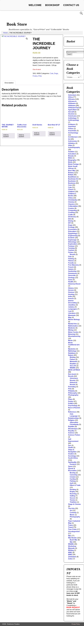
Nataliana (71, 353)
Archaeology (73, 133)
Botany (71, 173)
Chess (70, 189)
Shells (70, 447)
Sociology (72, 456)
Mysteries (72, 349)
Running (73, 494)
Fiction (35, 76)
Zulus (70, 559)
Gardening (72, 271)
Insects (71, 298)
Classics (71, 204)
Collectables (73, 206)
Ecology (71, 227)
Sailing (72, 496)
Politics (71, 403)
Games (71, 269)
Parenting (72, 387)
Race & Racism (74, 408)
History (71, 288)
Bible (70, 158)
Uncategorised (74, 531)
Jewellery (71, 305)
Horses (71, 290)
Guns (70, 280)
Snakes (71, 454)
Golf (71, 483)
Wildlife (72, 368)
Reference (72, 412)
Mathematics (73, 326)
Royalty (71, 431)
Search (69, 54)
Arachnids (72, 131)
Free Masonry (73, 265)
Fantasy (71, 246)
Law (69, 311)
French (71, 267)
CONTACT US (71, 5)
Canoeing (73, 475)
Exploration (72, 244)
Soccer (72, 498)
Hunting (71, 294)
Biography (72, 160)
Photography (73, 395)
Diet (69, 219)
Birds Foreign (73, 164)
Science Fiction (74, 435)
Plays (70, 399)
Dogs (56, 73)
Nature (70, 355)
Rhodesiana (73, 429)
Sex (69, 445)
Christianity (72, 200)
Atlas (70, 145)
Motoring (71, 334)
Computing (72, 210)
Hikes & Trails (75, 485)
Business (71, 183)
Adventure (72, 95)
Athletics (71, 143)
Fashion (71, 250)
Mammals (71, 315)
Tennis (72, 500)
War (69, 536)
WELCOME (35, 5)
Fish (70, 256)
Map (69, 317)
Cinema (71, 202)
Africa (70, 97)
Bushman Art (73, 179)
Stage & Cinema (74, 504)
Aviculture (72, 154)
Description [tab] (9, 83)
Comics (71, 208)
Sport (70, 466)
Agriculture (72, 110)
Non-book (72, 374)
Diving (70, 221)
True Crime (72, 529)
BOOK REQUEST (73, 607)
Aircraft (71, 112)
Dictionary (72, 217)
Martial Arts (72, 324)
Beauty (71, 156)
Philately (71, 391)
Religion (71, 420)
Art (69, 139)
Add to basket (6, 135)
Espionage (72, 240)
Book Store (17, 24)
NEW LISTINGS (74, 370)
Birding (72, 357)
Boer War (71, 170)
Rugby (72, 491)
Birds (70, 162)
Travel (70, 527)
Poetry (70, 401)
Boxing (72, 473)
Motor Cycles (73, 332)
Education (72, 231)
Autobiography (74, 147)
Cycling (73, 479)
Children (71, 191)
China (70, 198)
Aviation (71, 152)
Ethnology (72, 242)
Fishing (71, 259)
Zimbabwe (72, 557)
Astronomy (72, 141)
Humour (71, 292)
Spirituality (72, 462)
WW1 (70, 552)
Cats (51, 73)
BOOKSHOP (52, 5)
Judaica (71, 307)
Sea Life (73, 366)
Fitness (71, 261)
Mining (70, 330)
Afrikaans (72, 105)
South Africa (73, 458)
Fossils (71, 263)
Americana (72, 116)
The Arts (71, 508)
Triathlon (73, 502)
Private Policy (76, 624)
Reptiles (73, 364)
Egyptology (72, 233)
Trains (70, 525)
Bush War (73, 540)
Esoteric (71, 238)
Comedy (73, 512)
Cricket (72, 477)
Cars (70, 185)
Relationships (73, 418)
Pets (40, 76)
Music (70, 340)
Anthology (72, 118)
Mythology (72, 351)
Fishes (72, 359)
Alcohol (71, 114)
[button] (27, 39)
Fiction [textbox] (73, 77)
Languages (72, 309)
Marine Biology (74, 319)
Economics (72, 229)
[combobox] (73, 76)
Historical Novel (74, 284)
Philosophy (72, 393)
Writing (71, 550)
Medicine (71, 328)
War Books (72, 538)
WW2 (70, 554)
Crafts (70, 214)
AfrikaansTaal (73, 107)
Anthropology (73, 120)
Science (71, 433)
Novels (72, 254)
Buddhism (72, 177)
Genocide (72, 275)
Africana (71, 99)
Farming (71, 248)
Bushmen (72, 181)
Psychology (72, 405)
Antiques (71, 124)
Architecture (73, 137)
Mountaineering (74, 336)
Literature (72, 313)
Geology (71, 277)
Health (70, 282)
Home (5, 33)
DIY (69, 223)
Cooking (71, 212)
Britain (70, 175)
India (70, 296)
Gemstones (72, 273)
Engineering (73, 235)
